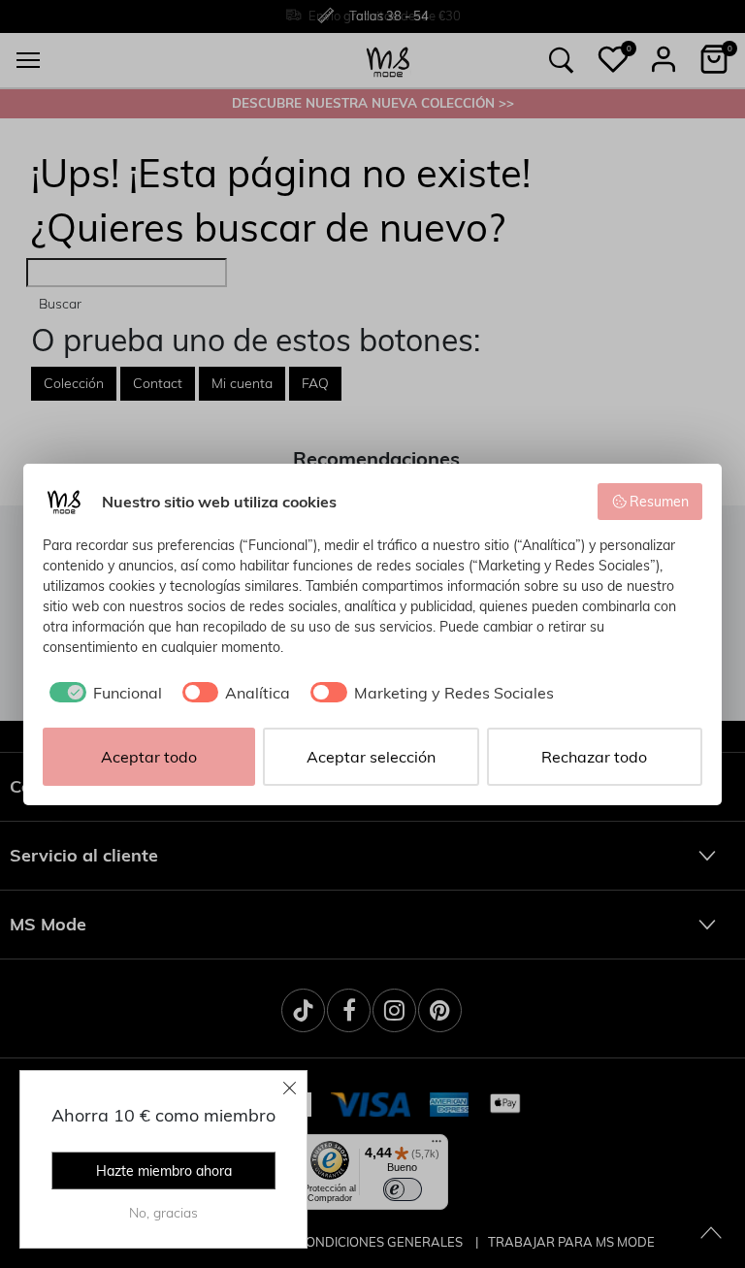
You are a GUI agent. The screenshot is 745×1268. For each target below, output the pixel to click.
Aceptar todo (149, 756)
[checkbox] (102, 692)
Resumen (659, 501)
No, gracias (163, 1212)
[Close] (290, 1087)
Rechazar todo (594, 756)
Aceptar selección (371, 756)
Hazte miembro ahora (164, 1171)
